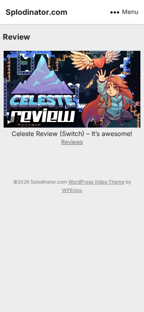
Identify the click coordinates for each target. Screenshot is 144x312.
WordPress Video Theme (96, 182)
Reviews (72, 141)
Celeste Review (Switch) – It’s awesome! (72, 134)
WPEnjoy (72, 190)
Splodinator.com (37, 12)
